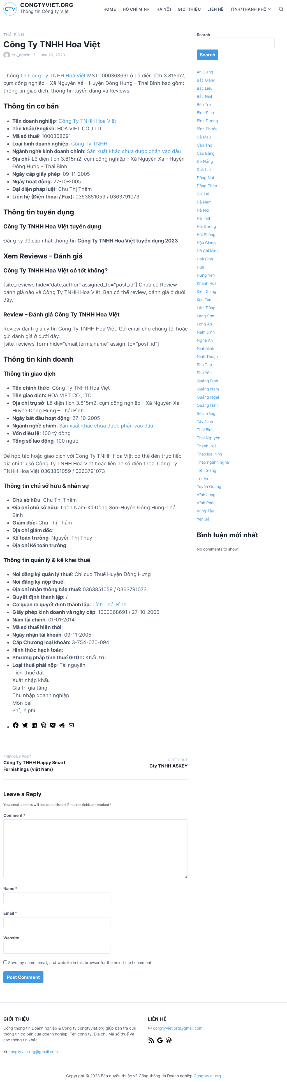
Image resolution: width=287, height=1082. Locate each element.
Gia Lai (203, 193)
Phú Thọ (204, 364)
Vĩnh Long (206, 494)
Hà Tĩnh (204, 218)
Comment (14, 815)
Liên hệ (215, 9)
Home (109, 9)
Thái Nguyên (208, 437)
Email (10, 913)
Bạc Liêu (204, 88)
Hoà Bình (205, 258)
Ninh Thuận (207, 356)
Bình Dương (207, 120)
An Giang (205, 72)
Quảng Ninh (208, 405)
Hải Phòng (206, 234)
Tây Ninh (205, 421)
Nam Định (206, 332)
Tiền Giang (206, 470)
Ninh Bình (205, 348)
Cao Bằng (206, 153)
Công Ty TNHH (89, 144)
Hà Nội (163, 9)
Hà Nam (204, 202)
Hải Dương (206, 226)
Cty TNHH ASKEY (168, 766)
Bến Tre (204, 104)
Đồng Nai (205, 177)
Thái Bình (13, 34)
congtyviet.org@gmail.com (33, 1051)
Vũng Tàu (205, 510)
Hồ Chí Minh (136, 9)
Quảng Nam (208, 389)
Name (10, 888)
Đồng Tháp (207, 185)
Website (11, 937)
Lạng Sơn (205, 315)
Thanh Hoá (207, 445)
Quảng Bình (207, 380)
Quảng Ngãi (208, 397)
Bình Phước (207, 128)
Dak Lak (204, 169)
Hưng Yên (206, 275)
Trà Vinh (204, 478)
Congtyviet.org (207, 1075)
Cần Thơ (204, 145)
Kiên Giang (206, 291)
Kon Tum (204, 299)
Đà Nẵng (205, 161)
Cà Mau (204, 137)
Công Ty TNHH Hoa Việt (57, 75)
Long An (204, 324)
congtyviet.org (46, 5)
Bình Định (205, 112)
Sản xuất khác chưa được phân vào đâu (134, 151)
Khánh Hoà (207, 283)
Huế (200, 267)
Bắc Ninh (205, 96)
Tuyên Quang (209, 486)
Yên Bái (203, 519)
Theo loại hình (209, 454)
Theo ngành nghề (213, 462)
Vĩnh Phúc (206, 502)
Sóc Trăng (206, 413)
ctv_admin (21, 54)
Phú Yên (204, 372)
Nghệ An (205, 340)
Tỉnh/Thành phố (248, 9)
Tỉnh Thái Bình (109, 604)
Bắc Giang (206, 80)
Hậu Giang (206, 242)
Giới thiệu (189, 9)
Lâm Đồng (206, 307)
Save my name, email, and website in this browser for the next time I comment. (80, 962)
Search (203, 34)
